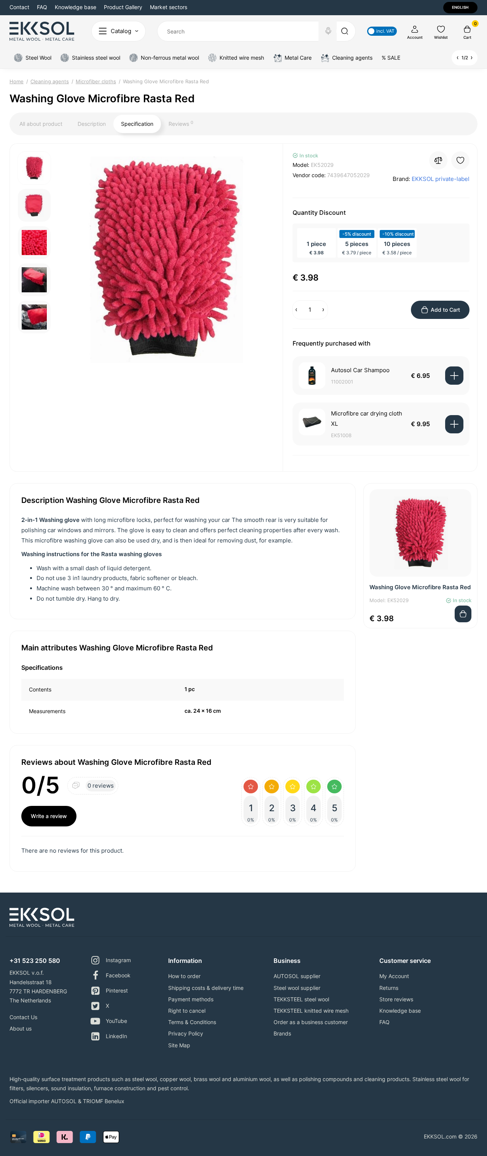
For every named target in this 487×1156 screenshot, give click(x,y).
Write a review (49, 816)
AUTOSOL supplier (297, 976)
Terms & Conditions (192, 1022)
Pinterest (117, 990)
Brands (282, 1033)
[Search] (328, 31)
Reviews (181, 123)
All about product (40, 124)
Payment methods (190, 999)
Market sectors (168, 7)
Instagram (118, 960)
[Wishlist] (460, 160)
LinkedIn (116, 1036)
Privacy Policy (185, 1033)
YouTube (116, 1021)
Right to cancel (186, 1010)
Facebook (118, 975)
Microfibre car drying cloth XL (366, 418)
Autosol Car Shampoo (360, 370)
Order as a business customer (311, 1022)
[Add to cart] (454, 375)
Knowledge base (75, 7)
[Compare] (438, 160)
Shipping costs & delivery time (206, 988)
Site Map (179, 1045)
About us (21, 1028)
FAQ (42, 7)
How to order (184, 976)
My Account (394, 976)
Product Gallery (123, 7)
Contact (19, 7)
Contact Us (23, 1017)
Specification (137, 124)
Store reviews (396, 999)
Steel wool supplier (297, 988)
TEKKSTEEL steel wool (301, 999)
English (460, 7)
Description (92, 124)
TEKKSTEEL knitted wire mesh (311, 1010)
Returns (388, 988)
